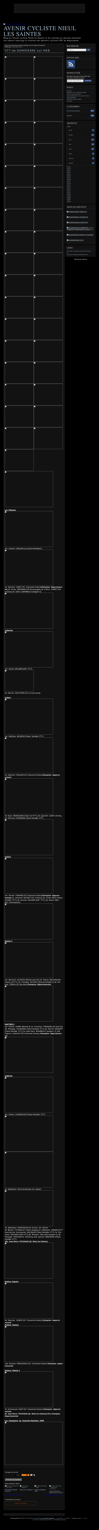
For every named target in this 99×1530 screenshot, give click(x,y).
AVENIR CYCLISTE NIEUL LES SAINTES (40, 30)
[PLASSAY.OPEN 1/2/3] (75, 240)
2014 (69, 187)
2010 (69, 194)
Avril (70, 149)
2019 (69, 178)
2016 (69, 183)
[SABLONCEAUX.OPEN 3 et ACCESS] (80, 235)
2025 (69, 167)
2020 (69, 176)
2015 (69, 185)
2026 (69, 126)
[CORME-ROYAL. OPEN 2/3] (77, 212)
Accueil (69, 91)
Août (70, 130)
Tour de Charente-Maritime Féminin (79, 251)
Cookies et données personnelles (42, 1519)
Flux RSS (71, 64)
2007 (69, 200)
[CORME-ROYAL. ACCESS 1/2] (78, 217)
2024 (69, 169)
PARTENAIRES (71, 97)
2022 (69, 172)
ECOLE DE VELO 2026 (74, 94)
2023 (69, 170)
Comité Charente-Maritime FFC (77, 254)
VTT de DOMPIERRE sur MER (27, 50)
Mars (70, 154)
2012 (69, 190)
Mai (70, 144)
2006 (69, 201)
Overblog (84, 259)
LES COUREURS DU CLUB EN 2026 (78, 96)
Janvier (71, 163)
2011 (69, 192)
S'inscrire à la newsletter (13, 1479)
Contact (69, 101)
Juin (70, 140)
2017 (69, 181)
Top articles (59, 1518)
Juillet (71, 135)
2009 (69, 196)
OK (89, 50)
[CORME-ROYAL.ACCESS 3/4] (78, 223)
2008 (69, 198)
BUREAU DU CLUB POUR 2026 (76, 92)
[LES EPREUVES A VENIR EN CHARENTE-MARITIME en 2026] (80, 230)
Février (71, 158)
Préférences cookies (60, 1519)
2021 (69, 174)
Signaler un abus (77, 1518)
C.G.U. (85, 1518)
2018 (69, 180)
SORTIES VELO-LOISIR (74, 99)
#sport (69, 116)
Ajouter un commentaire (21, 1503)
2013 (69, 189)
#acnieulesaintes (17, 47)
